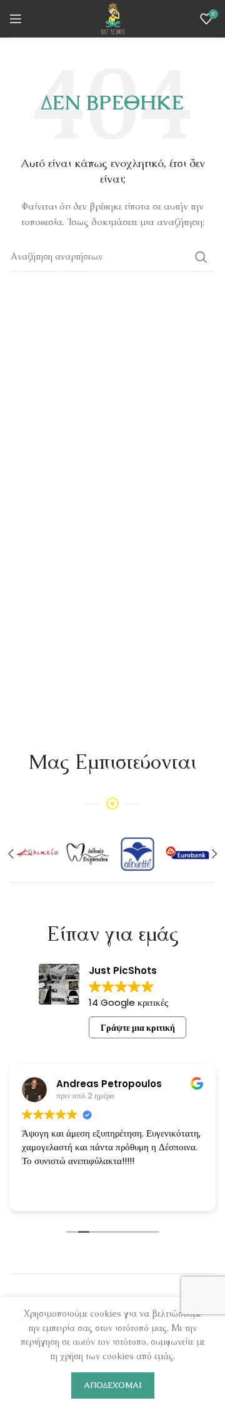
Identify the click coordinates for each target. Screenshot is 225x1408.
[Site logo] (113, 17)
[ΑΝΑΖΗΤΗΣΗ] (201, 257)
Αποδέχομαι (113, 1385)
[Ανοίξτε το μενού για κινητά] (15, 18)
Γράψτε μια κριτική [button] (138, 1027)
